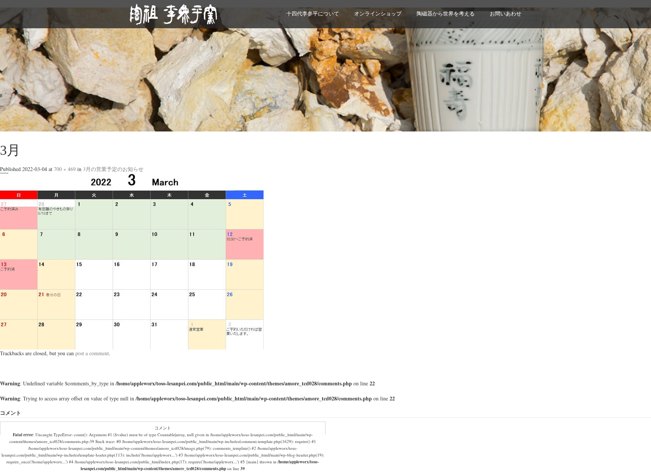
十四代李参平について (312, 13)
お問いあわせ (505, 13)
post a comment (92, 353)
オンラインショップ (378, 13)
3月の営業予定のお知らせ (113, 169)
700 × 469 (65, 169)
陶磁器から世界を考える (446, 13)
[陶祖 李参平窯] (173, 13)
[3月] (132, 260)
